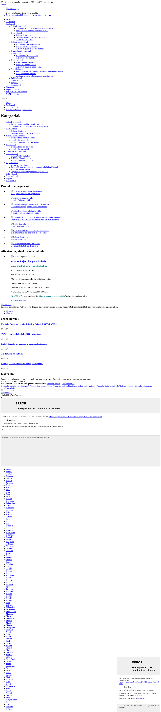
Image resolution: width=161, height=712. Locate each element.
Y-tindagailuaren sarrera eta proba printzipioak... (22, 364)
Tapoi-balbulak (17, 69)
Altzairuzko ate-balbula (25, 58)
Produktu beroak (53, 384)
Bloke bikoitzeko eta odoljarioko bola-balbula (29, 233)
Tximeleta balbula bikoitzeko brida (25, 213)
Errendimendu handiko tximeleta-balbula (32, 31)
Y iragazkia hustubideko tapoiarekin (25, 194)
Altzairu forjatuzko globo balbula (29, 67)
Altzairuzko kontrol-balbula (27, 46)
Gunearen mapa (68, 384)
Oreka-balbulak (17, 80)
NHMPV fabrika (12, 94)
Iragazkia (14, 83)
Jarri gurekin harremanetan (16, 92)
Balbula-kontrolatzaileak (20, 42)
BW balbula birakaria (124, 386)
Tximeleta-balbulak (18, 26)
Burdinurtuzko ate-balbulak (27, 55)
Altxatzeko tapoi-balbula (26, 74)
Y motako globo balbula (105, 386)
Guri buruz (10, 22)
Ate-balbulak (16, 53)
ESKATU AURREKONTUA (13, 381)
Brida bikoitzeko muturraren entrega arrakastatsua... (24, 344)
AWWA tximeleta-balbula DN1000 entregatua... (21, 334)
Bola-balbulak (16, 33)
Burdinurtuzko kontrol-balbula (28, 44)
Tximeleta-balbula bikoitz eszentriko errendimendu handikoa (35, 220)
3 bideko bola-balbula (24, 40)
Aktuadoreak (16, 85)
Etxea (8, 19)
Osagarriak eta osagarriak (21, 51)
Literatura (10, 87)
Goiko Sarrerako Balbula (21, 226)
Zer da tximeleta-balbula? (12, 354)
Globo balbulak (17, 60)
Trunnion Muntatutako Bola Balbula (30, 37)
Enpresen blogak (12, 89)
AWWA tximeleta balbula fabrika (39, 386)
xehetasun (22, 300)
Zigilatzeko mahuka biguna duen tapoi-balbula (34, 76)
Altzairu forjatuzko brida (21, 200)
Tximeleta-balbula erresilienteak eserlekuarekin (34, 28)
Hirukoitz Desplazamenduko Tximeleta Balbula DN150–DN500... (29, 324)
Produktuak (10, 24)
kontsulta (14, 300)
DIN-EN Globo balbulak (26, 65)
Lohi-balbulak (16, 78)
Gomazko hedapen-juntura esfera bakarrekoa (29, 207)
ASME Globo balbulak (25, 62)
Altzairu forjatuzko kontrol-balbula (30, 49)
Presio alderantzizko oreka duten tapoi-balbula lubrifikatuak (39, 71)
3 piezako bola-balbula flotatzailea (24, 246)
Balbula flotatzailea (23, 35)
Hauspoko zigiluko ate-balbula (13, 386)
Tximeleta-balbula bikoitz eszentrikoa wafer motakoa (74, 386)
